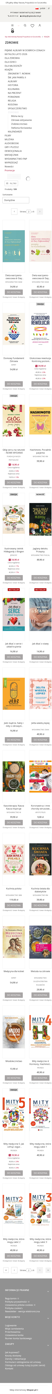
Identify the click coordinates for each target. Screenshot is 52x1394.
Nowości (9, 166)
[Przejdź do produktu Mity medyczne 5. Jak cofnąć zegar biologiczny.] (14, 1114)
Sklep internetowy (23, 1389)
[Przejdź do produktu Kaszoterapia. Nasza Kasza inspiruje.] (14, 776)
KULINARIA (13, 89)
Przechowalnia (12, 1331)
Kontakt (9, 1368)
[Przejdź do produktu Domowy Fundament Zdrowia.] (14, 329)
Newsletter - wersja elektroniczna (22, 1311)
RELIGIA (12, 100)
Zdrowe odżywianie (21, 120)
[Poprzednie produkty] (14, 1270)
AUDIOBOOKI (12, 143)
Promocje (10, 170)
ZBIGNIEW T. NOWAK (19, 73)
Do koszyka (14, 292)
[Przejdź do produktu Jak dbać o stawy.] (40, 614)
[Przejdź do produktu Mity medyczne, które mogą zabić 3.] (40, 1210)
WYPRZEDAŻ (11, 162)
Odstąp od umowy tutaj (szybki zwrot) (25, 1365)
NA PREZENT (14, 92)
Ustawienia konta (14, 1335)
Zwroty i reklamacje (15, 1358)
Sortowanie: (8, 194)
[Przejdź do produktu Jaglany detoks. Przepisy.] (40, 519)
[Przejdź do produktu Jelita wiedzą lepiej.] (40, 693)
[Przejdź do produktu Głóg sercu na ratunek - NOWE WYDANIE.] (14, 420)
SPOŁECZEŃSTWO (17, 108)
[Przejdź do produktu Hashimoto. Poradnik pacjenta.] (40, 420)
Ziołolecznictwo (19, 123)
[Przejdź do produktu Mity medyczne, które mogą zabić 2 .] (14, 1210)
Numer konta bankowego (18, 1338)
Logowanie (11, 1325)
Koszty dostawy (13, 1355)
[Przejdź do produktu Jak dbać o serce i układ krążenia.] (14, 614)
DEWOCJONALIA (13, 150)
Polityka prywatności (16, 1301)
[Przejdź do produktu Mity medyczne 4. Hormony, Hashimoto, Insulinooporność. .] (40, 1032)
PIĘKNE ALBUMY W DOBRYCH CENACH (25, 50)
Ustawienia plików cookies (19, 1304)
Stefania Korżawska (21, 127)
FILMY (8, 135)
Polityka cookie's (14, 1308)
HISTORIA (13, 85)
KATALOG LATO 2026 (16, 54)
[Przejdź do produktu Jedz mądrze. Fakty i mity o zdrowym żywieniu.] (14, 693)
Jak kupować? (12, 1352)
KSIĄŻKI (46, 37)
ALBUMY (12, 81)
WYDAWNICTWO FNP (16, 158)
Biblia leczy (17, 116)
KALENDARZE (15, 131)
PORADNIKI (14, 96)
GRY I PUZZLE (12, 147)
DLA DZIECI (10, 61)
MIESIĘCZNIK (11, 154)
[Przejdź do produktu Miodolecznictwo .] (14, 1032)
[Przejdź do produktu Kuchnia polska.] (14, 859)
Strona (23, 211)
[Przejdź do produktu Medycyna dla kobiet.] (14, 942)
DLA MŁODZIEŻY (13, 65)
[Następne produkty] (40, 1270)
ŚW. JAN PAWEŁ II (17, 77)
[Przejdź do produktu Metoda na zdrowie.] (40, 942)
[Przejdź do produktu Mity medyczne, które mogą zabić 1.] (40, 1114)
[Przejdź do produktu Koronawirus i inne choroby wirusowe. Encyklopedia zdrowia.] (40, 776)
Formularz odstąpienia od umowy (23, 1362)
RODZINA (13, 104)
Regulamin (11, 1298)
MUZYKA (9, 139)
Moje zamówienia (14, 1328)
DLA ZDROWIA (12, 58)
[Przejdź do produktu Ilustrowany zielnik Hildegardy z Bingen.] (14, 519)
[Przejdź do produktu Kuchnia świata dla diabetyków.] (40, 859)
